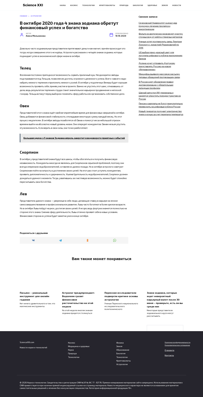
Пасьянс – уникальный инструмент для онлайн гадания (34, 296)
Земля (165, 5)
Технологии (88, 5)
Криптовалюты (107, 5)
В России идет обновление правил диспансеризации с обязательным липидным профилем (156, 84)
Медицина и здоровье (78, 346)
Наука (63, 5)
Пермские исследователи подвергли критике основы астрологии (121, 296)
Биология (138, 5)
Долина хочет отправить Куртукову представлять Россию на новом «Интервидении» (157, 66)
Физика (120, 343)
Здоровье (152, 5)
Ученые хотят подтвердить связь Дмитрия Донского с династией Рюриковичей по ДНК (160, 44)
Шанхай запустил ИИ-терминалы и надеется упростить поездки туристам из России (160, 95)
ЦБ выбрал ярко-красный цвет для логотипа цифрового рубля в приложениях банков (160, 55)
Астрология (122, 364)
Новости (176, 5)
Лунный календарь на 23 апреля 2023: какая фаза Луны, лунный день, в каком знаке (165, 339)
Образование (122, 350)
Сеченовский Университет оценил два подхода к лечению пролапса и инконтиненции (158, 26)
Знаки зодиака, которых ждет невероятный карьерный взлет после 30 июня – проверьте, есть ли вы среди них (165, 299)
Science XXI (33, 5)
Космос (74, 5)
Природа (123, 5)
